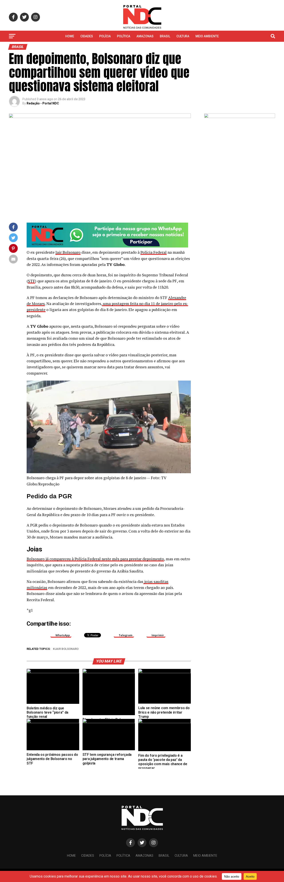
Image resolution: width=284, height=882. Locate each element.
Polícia (105, 36)
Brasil (165, 36)
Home (69, 36)
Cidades (86, 36)
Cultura (182, 36)
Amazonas (145, 36)
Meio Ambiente (207, 36)
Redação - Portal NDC (43, 103)
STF (31, 280)
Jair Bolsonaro (68, 252)
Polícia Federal (153, 252)
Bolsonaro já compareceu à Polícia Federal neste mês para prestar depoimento (95, 558)
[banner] (107, 246)
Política (123, 36)
